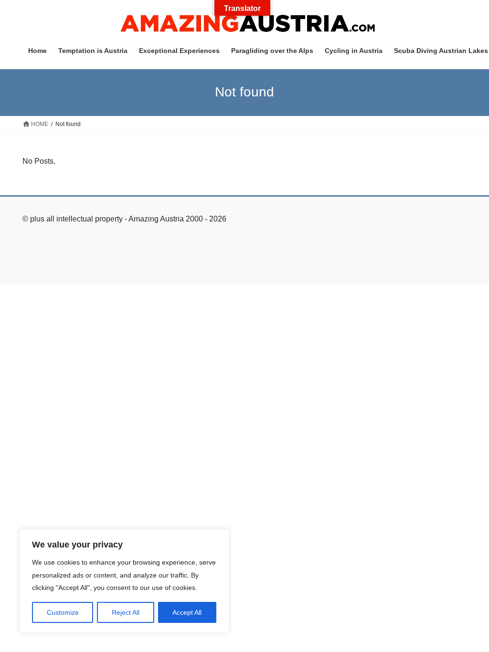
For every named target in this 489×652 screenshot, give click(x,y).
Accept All (187, 612)
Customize (63, 612)
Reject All (125, 612)
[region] (124, 581)
